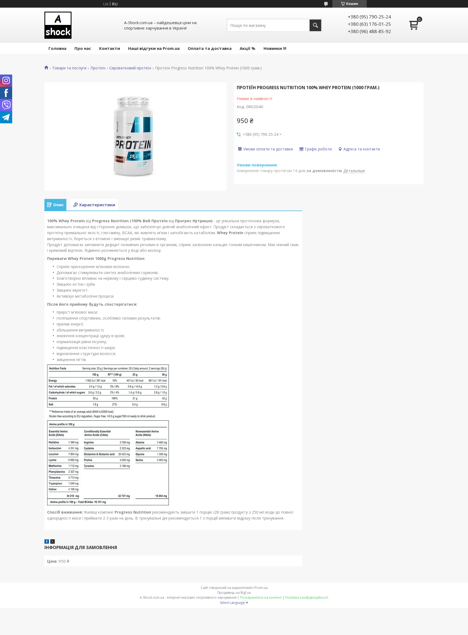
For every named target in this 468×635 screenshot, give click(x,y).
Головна (57, 48)
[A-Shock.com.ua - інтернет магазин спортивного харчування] (58, 25)
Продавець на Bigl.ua (234, 592)
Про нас (82, 48)
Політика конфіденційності (306, 597)
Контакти (109, 48)
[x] (52, 542)
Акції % (247, 48)
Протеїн (97, 68)
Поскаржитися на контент (261, 597)
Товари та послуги (69, 68)
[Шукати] (315, 25)
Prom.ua (261, 587)
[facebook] (46, 542)
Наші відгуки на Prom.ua (154, 48)
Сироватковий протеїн (130, 68)
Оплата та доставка (210, 48)
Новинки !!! (275, 48)
